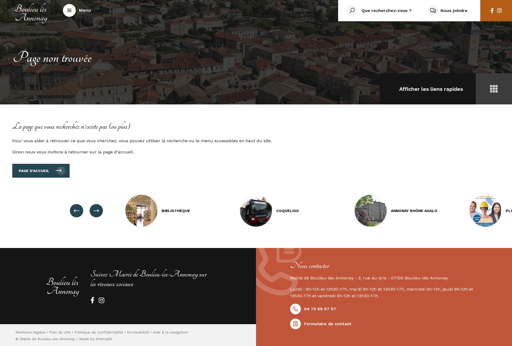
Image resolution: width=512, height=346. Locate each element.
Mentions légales (30, 332)
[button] (77, 10)
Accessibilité (138, 332)
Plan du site (60, 332)
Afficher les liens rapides (431, 89)
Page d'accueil (34, 171)
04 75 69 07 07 (320, 308)
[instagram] (499, 10)
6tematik (104, 339)
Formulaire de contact (327, 323)
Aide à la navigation (170, 332)
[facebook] (492, 10)
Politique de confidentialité (98, 332)
